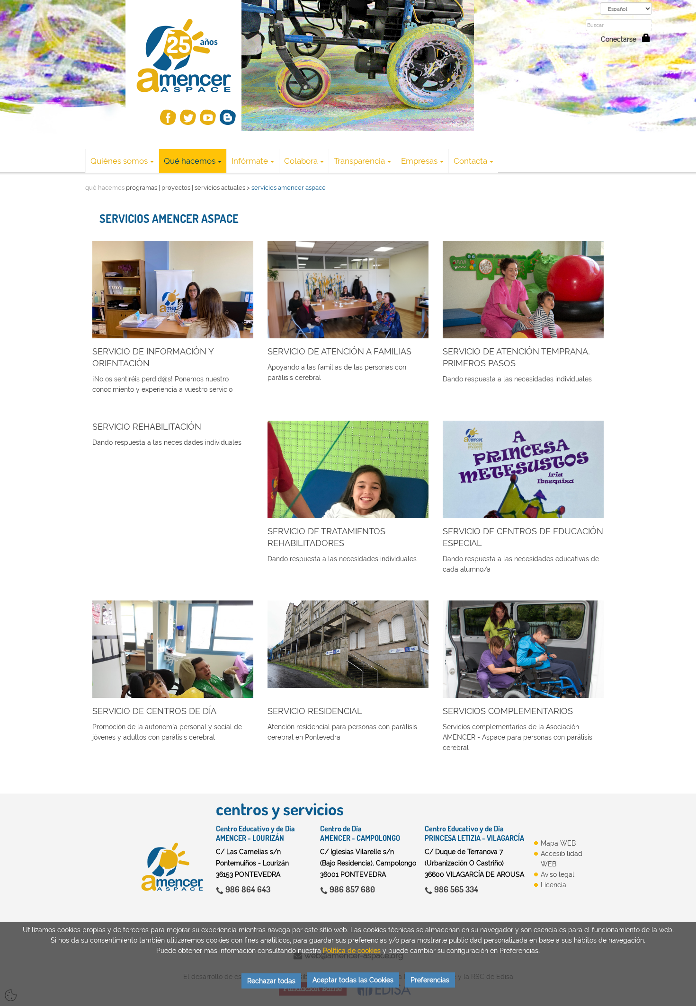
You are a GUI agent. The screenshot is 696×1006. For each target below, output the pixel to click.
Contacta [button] (470, 161)
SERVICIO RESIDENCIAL (315, 711)
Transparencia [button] (359, 161)
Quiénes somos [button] (119, 161)
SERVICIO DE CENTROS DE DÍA (154, 711)
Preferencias (429, 980)
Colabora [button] (301, 161)
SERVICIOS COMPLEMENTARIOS (508, 711)
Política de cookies (352, 950)
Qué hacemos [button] (189, 161)
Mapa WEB (558, 843)
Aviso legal (557, 874)
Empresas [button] (419, 161)
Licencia (553, 885)
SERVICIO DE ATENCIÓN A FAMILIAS (339, 351)
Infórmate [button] (250, 161)
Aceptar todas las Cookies (352, 980)
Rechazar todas (271, 981)
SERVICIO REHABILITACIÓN (146, 427)
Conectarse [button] (621, 39)
